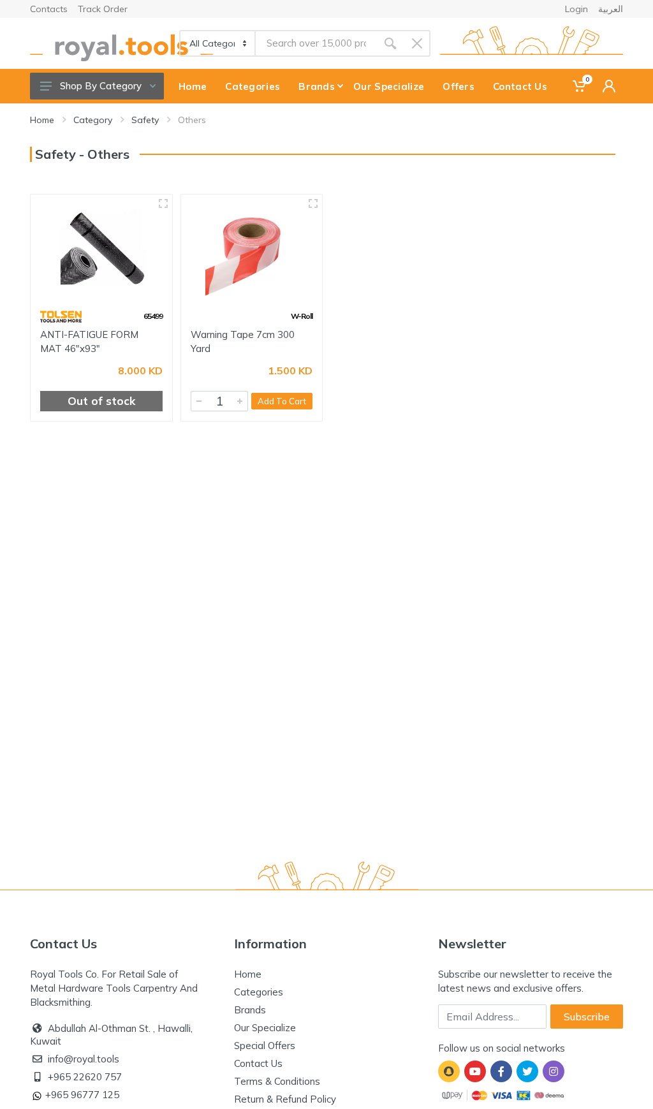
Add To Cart (282, 401)
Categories (258, 992)
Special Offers (264, 1045)
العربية (610, 8)
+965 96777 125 (82, 1095)
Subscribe (587, 1016)
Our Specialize (265, 1028)
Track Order (103, 8)
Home (42, 120)
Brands (250, 1010)
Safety (145, 120)
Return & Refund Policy (285, 1099)
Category (92, 120)
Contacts (49, 8)
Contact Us (258, 1063)
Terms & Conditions (277, 1081)
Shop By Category (101, 86)
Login (576, 8)
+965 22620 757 (85, 1077)
